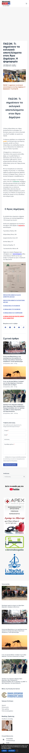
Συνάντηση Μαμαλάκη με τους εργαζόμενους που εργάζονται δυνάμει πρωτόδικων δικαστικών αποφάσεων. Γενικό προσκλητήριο (14, 631)
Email (6, 435)
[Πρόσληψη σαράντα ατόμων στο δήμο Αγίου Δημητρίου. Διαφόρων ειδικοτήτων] (14, 593)
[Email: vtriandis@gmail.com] (3, 743)
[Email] (19, 327)
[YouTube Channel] (14, 488)
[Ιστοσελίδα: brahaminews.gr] (3, 739)
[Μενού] (26, 3)
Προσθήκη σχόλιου (9, 444)
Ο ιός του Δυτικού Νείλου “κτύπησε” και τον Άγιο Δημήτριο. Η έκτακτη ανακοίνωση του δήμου (13, 383)
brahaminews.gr (10, 740)
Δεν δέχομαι (11, 750)
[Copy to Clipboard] (23, 327)
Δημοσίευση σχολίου (10, 464)
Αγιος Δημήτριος (7, 66)
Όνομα (6, 430)
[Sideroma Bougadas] (14, 543)
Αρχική (4, 705)
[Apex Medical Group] (14, 515)
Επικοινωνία (5, 707)
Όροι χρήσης (5, 709)
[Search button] (24, 476)
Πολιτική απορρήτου (7, 711)
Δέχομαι (4, 750)
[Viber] (14, 327)
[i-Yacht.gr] (14, 564)
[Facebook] (5, 327)
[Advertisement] (14, 22)
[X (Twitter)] (10, 327)
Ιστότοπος (7, 439)
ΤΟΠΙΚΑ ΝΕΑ (13, 66)
